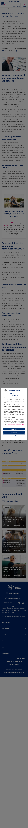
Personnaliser (14, 435)
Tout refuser (14, 432)
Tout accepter (14, 429)
